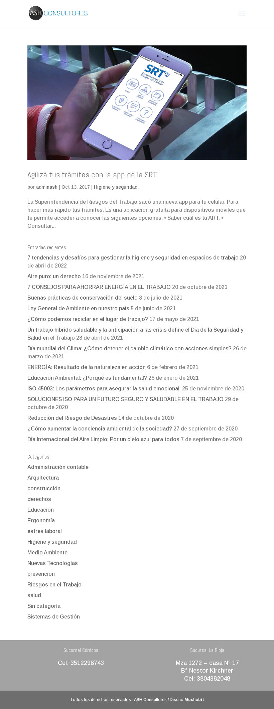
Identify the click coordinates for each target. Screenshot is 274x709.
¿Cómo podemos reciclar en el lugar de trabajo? (87, 319)
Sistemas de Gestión (53, 616)
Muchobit (194, 699)
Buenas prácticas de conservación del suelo (82, 298)
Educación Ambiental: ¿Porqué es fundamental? (87, 378)
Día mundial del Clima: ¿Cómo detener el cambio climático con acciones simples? (129, 348)
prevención (41, 574)
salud (34, 595)
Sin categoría (43, 606)
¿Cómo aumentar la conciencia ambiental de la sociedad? (99, 428)
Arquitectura (43, 478)
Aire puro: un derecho (54, 276)
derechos (39, 499)
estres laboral (44, 531)
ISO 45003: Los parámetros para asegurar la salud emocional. (104, 388)
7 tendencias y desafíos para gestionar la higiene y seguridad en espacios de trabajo (133, 257)
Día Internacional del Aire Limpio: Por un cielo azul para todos (103, 439)
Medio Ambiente (47, 552)
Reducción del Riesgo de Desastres (72, 418)
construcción (43, 488)
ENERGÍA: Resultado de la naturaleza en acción (86, 367)
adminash (46, 187)
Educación (40, 510)
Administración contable (58, 467)
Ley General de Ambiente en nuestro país (78, 308)
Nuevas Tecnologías (52, 563)
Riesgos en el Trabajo (54, 584)
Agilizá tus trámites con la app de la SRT (92, 174)
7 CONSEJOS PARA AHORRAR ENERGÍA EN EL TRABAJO (99, 287)
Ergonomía (41, 520)
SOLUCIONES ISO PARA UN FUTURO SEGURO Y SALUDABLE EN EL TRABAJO (125, 399)
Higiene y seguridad (115, 187)
